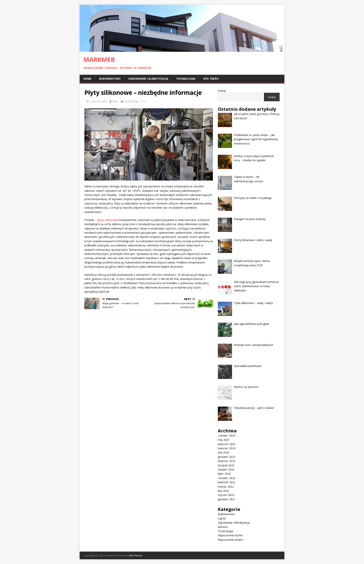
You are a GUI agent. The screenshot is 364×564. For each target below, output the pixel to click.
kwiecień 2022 (226, 482)
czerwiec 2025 (226, 435)
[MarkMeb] (181, 49)
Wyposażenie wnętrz (230, 539)
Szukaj (222, 90)
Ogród (222, 518)
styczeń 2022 (226, 495)
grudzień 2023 (226, 457)
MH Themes (135, 555)
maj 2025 (223, 439)
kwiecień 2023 (226, 461)
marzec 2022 (226, 486)
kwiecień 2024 (226, 448)
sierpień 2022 (226, 469)
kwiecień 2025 (226, 444)
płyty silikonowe (107, 220)
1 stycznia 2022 (98, 101)
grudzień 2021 (226, 499)
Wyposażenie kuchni (230, 535)
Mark (115, 101)
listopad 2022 (226, 465)
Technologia (185, 78)
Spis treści (211, 78)
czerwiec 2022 (226, 478)
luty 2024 (223, 452)
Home (87, 78)
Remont (223, 527)
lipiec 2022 (224, 473)
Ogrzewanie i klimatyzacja (148, 78)
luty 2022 (223, 491)
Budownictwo (110, 78)
